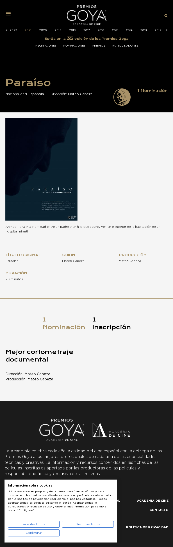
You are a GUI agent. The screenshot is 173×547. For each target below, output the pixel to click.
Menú (9, 15)
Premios (98, 45)
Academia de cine (152, 500)
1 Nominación (63, 323)
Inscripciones (46, 45)
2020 (43, 30)
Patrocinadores (125, 45)
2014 (129, 30)
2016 (101, 30)
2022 (13, 30)
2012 (158, 30)
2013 (143, 30)
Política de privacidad (147, 527)
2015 (115, 30)
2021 (28, 30)
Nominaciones (74, 45)
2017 (86, 30)
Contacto (159, 510)
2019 (58, 30)
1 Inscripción (111, 323)
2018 (72, 30)
